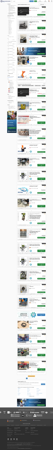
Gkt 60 (28, 391)
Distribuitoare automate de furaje (24, 425)
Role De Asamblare (39, 393)
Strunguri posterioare (39, 425)
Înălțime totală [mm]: (10, 54)
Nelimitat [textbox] (10, 80)
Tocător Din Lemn (37, 85)
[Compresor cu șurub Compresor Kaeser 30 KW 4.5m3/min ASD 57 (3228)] (23, 106)
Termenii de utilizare (27, 448)
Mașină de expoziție (11, 96)
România (10, 77)
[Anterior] (18, 11)
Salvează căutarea (32, 376)
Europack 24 (12, 425)
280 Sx (19, 390)
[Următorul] (28, 11)
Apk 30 (19, 394)
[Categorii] (11, 1)
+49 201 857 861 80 (37, 420)
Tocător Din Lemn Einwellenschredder (27, 85)
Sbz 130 (38, 394)
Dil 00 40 (28, 390)
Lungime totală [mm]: (10, 48)
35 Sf (18, 391)
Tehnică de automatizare (12, 11)
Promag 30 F (38, 390)
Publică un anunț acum (41, 53)
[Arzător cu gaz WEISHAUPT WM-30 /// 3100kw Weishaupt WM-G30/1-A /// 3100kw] (23, 119)
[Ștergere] (29, 1)
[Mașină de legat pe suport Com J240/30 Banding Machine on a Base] (23, 203)
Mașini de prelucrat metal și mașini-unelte (12, 5)
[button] (52, 1)
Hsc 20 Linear (29, 394)
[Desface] (31, 18)
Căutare (32, 1)
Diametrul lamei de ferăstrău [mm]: (11, 70)
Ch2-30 (28, 388)
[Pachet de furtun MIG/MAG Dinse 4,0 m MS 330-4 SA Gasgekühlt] (23, 324)
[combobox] (12, 80)
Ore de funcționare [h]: (11, 45)
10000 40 (19, 388)
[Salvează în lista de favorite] (44, 8)
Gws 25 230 (28, 393)
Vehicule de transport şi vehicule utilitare (12, 7)
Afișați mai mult (31, 396)
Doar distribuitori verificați (12, 108)
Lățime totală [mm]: (10, 51)
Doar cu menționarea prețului (12, 41)
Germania (11, 88)
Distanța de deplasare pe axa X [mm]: (12, 60)
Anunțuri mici (11, 101)
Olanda (11, 90)
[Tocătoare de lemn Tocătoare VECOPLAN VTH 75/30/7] (23, 189)
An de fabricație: (10, 42)
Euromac (45, 425)
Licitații (10, 102)
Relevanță (42, 4)
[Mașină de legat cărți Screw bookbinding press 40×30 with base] (23, 60)
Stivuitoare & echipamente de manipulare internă (12, 12)
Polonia (11, 89)
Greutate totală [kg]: (10, 57)
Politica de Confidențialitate (21, 448)
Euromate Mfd (17, 425)
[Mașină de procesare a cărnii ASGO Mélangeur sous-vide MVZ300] (23, 25)
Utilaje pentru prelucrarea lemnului (12, 9)
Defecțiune (10, 98)
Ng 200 (38, 388)
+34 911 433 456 (11, 421)
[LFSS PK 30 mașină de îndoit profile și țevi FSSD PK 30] (23, 289)
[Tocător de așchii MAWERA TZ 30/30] (23, 74)
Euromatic (8, 425)
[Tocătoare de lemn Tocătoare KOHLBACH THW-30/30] (23, 148)
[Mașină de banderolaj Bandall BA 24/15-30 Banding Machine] (23, 162)
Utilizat (10, 97)
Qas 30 (38, 391)
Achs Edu (19, 393)
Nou (9, 95)
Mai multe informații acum (41, 315)
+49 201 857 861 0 (24, 420)
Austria (11, 91)
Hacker (19, 85)
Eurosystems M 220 (33, 425)
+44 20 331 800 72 (11, 420)
